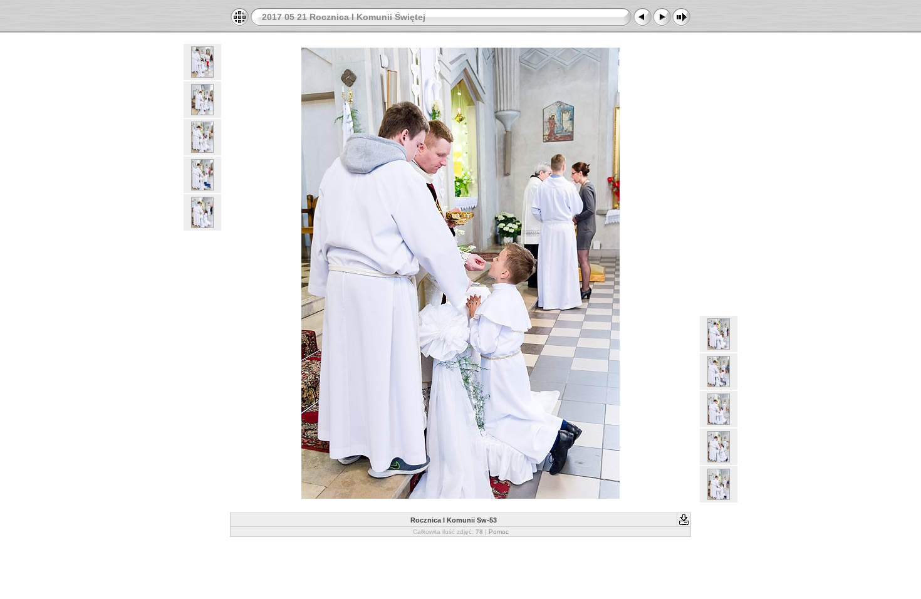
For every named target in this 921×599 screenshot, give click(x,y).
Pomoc (499, 531)
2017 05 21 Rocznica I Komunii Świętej (343, 17)
